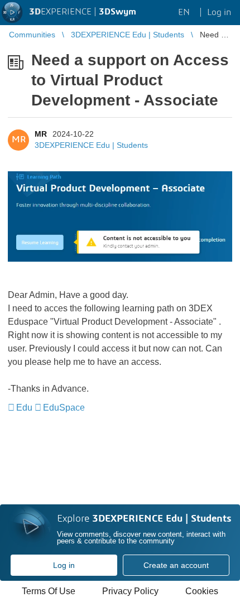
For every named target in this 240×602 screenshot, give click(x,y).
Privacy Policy (130, 591)
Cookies (201, 591)
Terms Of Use (48, 591)
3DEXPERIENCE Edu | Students (91, 145)
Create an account (176, 565)
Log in (64, 565)
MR (41, 133)
